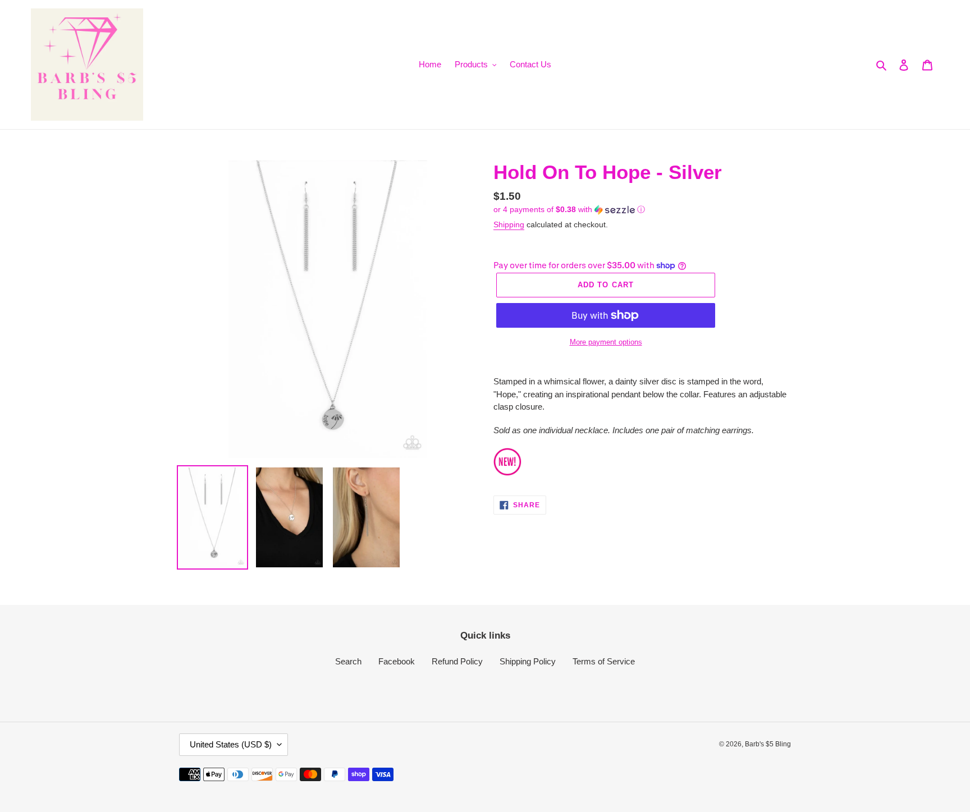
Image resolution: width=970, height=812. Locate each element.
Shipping (508, 224)
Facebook (396, 661)
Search (348, 661)
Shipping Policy (528, 661)
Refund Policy (457, 661)
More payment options (606, 342)
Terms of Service (604, 661)
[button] (569, 209)
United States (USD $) (231, 744)
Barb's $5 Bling (768, 744)
